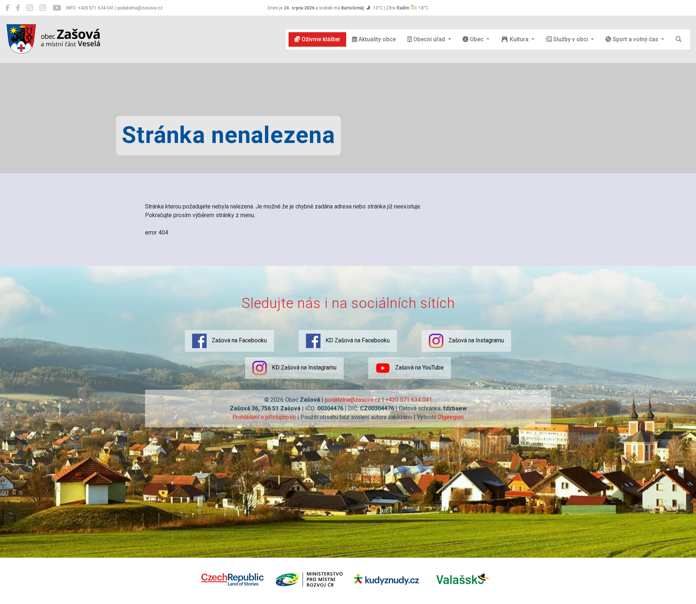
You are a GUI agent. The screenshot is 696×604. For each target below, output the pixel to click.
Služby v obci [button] (570, 39)
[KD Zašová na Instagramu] (43, 8)
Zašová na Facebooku (238, 340)
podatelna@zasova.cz (353, 399)
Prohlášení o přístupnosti (264, 417)
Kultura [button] (519, 39)
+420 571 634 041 (408, 399)
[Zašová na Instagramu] (29, 8)
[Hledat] (678, 39)
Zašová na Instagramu (475, 340)
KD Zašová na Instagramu (303, 367)
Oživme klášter (320, 39)
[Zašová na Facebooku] (7, 8)
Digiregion (451, 417)
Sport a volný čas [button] (635, 39)
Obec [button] (476, 39)
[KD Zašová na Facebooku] (18, 8)
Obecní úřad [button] (429, 39)
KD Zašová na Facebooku (357, 340)
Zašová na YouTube (419, 367)
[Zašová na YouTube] (57, 8)
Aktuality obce (376, 39)
